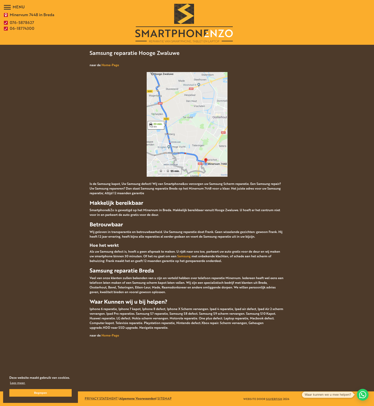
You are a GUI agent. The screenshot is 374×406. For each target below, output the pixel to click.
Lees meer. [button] (17, 383)
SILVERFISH (274, 399)
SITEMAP (164, 398)
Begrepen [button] (40, 392)
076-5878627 (22, 22)
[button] (363, 395)
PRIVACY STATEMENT (101, 398)
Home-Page (110, 65)
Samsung (184, 256)
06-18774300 (22, 28)
